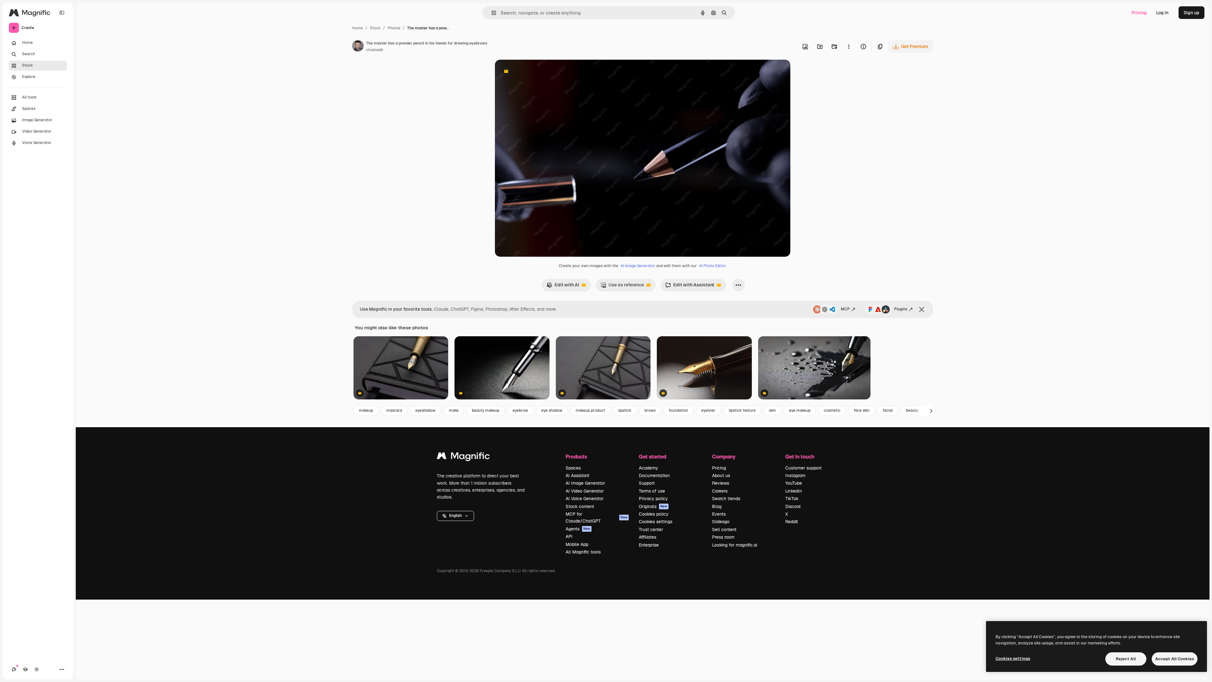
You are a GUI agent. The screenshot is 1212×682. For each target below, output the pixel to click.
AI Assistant (577, 475)
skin (772, 410)
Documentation (654, 475)
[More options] (848, 46)
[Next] (931, 411)
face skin (862, 410)
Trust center (651, 529)
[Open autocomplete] (491, 12)
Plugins (900, 309)
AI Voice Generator (584, 498)
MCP (845, 309)
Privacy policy (653, 498)
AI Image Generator (638, 265)
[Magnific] (463, 457)
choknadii (374, 49)
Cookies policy (653, 514)
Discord (792, 506)
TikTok (792, 498)
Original (535, 72)
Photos (394, 28)
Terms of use (652, 491)
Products (576, 456)
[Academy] (25, 669)
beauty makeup (485, 410)
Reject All (1126, 658)
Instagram (795, 475)
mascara (394, 410)
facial (888, 410)
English (455, 515)
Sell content (724, 529)
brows (650, 410)
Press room (723, 537)
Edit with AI (563, 286)
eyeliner (708, 410)
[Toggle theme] (37, 669)
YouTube (793, 483)
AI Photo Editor (712, 265)
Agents (578, 529)
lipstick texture (742, 410)
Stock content (580, 506)
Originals (653, 506)
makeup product (590, 410)
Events (719, 514)
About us (721, 475)
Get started (652, 456)
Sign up (1191, 12)
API (569, 536)
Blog (717, 506)
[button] (455, 516)
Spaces (573, 468)
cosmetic (832, 410)
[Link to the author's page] (358, 46)
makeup (366, 410)
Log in (1162, 12)
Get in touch (799, 456)
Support (647, 483)
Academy (648, 468)
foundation (678, 410)
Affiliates (647, 537)
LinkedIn (793, 491)
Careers (720, 491)
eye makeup (800, 410)
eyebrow (520, 410)
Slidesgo (720, 521)
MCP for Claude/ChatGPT (596, 517)
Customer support (803, 468)
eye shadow (551, 410)
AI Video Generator (585, 491)
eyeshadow (425, 410)
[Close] (921, 309)
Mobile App (577, 544)
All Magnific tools (583, 552)
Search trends (726, 498)
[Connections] (14, 669)
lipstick (624, 410)
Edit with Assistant (689, 286)
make (454, 410)
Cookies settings (655, 521)
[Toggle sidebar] (62, 13)
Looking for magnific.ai (734, 545)
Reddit (791, 521)
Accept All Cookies (1174, 658)
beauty (912, 410)
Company (723, 456)
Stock (375, 28)
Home (357, 28)
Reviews (720, 483)
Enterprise (649, 545)
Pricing (1139, 12)
